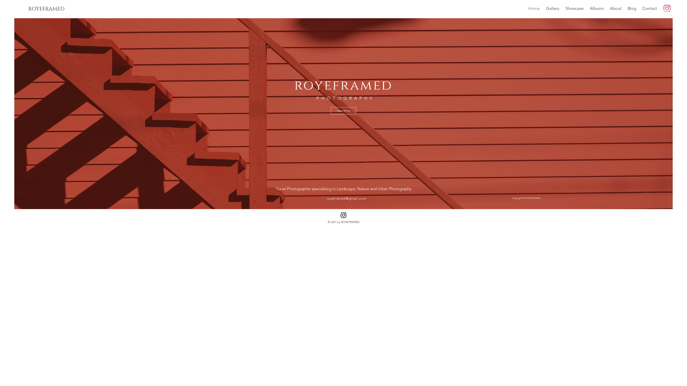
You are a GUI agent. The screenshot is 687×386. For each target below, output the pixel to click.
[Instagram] (667, 8)
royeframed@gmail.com (346, 198)
